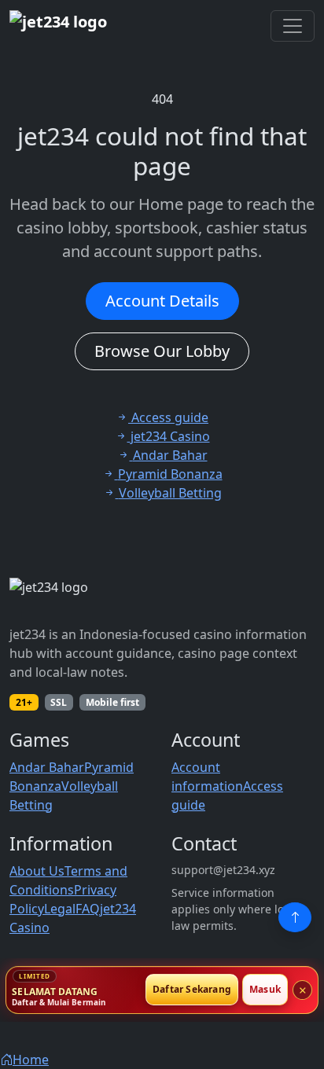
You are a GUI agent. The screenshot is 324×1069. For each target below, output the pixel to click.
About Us (36, 871)
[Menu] (293, 26)
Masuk (265, 990)
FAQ (87, 908)
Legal (59, 908)
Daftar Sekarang (192, 990)
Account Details (162, 300)
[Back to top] (294, 917)
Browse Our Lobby (162, 351)
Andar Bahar (46, 767)
